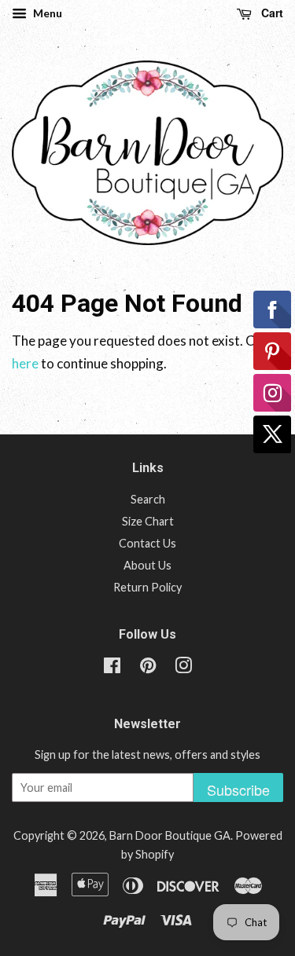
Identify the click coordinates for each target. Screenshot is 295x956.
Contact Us (147, 543)
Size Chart (148, 521)
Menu (46, 13)
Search (148, 499)
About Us (147, 565)
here (25, 363)
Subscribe (238, 789)
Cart (270, 12)
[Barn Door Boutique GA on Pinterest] (148, 668)
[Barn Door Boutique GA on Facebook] (112, 668)
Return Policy (147, 587)
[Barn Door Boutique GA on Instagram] (183, 668)
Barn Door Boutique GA (169, 835)
